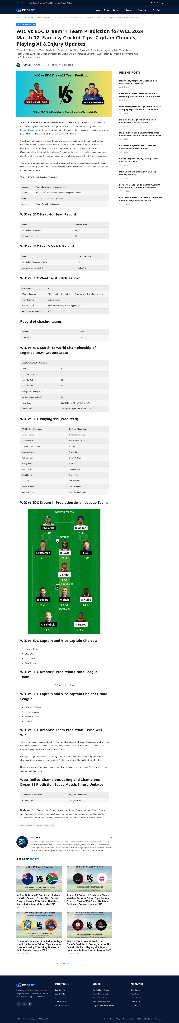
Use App (156, 10)
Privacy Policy (115, 1019)
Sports (129, 10)
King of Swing (60, 990)
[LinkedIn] (8, 140)
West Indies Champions (45, 825)
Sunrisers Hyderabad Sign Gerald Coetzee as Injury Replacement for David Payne (140, 108)
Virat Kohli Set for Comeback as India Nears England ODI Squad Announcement (140, 95)
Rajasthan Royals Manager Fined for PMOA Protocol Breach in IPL (137, 147)
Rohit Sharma (135, 990)
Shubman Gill (135, 1001)
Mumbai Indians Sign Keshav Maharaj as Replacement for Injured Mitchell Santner (140, 134)
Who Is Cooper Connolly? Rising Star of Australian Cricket (138, 160)
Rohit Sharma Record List (102, 998)
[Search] (161, 2)
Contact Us (159, 1019)
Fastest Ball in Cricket (100, 994)
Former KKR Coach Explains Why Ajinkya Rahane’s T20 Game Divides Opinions (139, 186)
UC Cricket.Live (44, 1019)
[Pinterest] (8, 145)
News (106, 10)
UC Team (27, 65)
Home (97, 10)
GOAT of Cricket (60, 1001)
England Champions (29, 129)
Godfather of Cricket (62, 1005)
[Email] (8, 151)
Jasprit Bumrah (136, 998)
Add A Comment (64, 963)
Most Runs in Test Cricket (101, 1001)
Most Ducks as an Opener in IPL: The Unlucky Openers (137, 173)
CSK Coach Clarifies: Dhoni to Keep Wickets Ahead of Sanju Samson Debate (140, 199)
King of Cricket (60, 994)
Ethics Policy (148, 1019)
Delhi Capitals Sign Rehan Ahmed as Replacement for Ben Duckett (137, 121)
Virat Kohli (135, 994)
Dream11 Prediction (26, 24)
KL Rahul (134, 1005)
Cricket (116, 10)
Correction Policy (128, 1019)
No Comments (55, 65)
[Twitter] (8, 134)
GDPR (139, 1019)
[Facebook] (8, 129)
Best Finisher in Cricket (101, 990)
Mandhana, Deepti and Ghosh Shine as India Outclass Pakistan (50, 3)
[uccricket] (25, 10)
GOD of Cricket (60, 998)
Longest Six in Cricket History (103, 1005)
